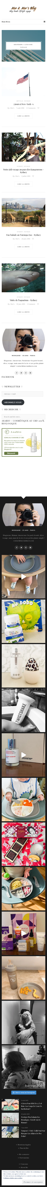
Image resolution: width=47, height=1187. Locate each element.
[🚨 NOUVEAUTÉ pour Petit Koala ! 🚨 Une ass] (23, 799)
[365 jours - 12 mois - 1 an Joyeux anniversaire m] (23, 1022)
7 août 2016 (20, 108)
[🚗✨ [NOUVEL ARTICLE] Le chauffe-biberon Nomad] (23, 666)
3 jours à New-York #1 (23, 104)
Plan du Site (24, 1148)
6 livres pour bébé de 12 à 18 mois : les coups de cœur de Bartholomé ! (31, 1106)
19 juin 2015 (21, 304)
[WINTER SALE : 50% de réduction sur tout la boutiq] (23, 978)
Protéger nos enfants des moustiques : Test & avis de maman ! (30, 1120)
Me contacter (24, 1154)
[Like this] (39, 108)
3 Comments (30, 108)
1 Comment (31, 304)
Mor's (12, 108)
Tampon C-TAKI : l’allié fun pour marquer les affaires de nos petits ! (33, 1133)
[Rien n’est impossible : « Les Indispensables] (23, 933)
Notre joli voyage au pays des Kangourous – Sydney (23, 171)
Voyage (27, 101)
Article (20, 101)
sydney (20, 166)
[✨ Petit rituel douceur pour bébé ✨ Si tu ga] (23, 621)
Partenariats (24, 1158)
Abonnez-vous (13, 402)
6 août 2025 (24, 1100)
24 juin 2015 (26, 239)
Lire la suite (23, 116)
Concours (24, 1164)
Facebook (8, 377)
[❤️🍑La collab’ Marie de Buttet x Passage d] (23, 844)
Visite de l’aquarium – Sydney (23, 300)
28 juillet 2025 (25, 1114)
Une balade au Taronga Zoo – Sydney (23, 235)
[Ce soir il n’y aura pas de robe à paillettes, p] (23, 1067)
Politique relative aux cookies (12, 1178)
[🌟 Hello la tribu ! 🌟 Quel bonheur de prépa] (23, 888)
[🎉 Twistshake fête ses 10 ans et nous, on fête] (23, 576)
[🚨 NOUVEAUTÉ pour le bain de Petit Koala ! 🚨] (23, 710)
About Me (24, 1167)
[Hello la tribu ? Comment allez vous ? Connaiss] (23, 755)
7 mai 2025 (24, 1128)
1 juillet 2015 (25, 176)
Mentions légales (24, 1145)
